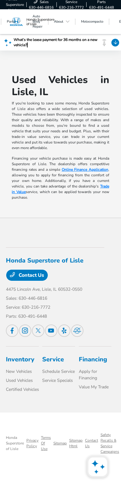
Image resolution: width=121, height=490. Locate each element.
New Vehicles (19, 371)
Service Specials (57, 380)
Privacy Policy (32, 443)
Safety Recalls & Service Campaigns (110, 443)
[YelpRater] (64, 330)
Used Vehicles (19, 380)
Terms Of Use (46, 443)
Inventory (20, 359)
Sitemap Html (76, 443)
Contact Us (30, 275)
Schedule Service (58, 371)
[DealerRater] (77, 330)
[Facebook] (12, 330)
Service (53, 359)
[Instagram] (25, 330)
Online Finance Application (85, 169)
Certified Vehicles (22, 389)
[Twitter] (38, 330)
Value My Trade (94, 387)
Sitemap (60, 443)
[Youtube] (51, 330)
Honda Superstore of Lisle (15, 443)
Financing (93, 359)
